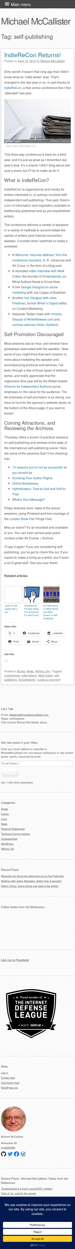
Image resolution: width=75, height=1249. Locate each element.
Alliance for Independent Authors (27, 386)
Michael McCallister (35, 20)
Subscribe (10, 773)
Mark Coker (45, 675)
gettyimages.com (27, 145)
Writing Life (42, 671)
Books (21, 671)
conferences (12, 675)
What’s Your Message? (28, 499)
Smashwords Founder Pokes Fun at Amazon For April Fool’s (31, 610)
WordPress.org (9, 1088)
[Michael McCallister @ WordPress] (23, 1154)
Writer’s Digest (47, 303)
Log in (4, 1073)
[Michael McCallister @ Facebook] (16, 1154)
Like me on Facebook (15, 960)
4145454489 (8, 1147)
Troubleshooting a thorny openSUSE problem (27, 1188)
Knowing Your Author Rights (32, 478)
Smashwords (51, 276)
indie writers (29, 675)
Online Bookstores (25, 483)
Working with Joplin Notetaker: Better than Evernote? (31, 881)
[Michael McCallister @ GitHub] (3, 1154)
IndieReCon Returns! (32, 54)
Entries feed (8, 1078)
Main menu (21, 4)
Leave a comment (49, 679)
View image (11, 145)
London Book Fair (22, 518)
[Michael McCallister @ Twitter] (10, 1154)
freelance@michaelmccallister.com (28, 715)
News (30, 671)
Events (5, 814)
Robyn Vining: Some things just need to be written (29, 886)
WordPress (7, 844)
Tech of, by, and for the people (18, 1193)
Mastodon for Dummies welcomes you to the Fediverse (32, 876)
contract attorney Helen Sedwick (35, 324)
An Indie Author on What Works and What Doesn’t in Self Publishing (50, 612)
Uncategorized (9, 839)
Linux (4, 819)
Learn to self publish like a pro (11, 608)
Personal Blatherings (13, 829)
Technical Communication (15, 834)
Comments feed (10, 1083)
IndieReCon (12, 87)
